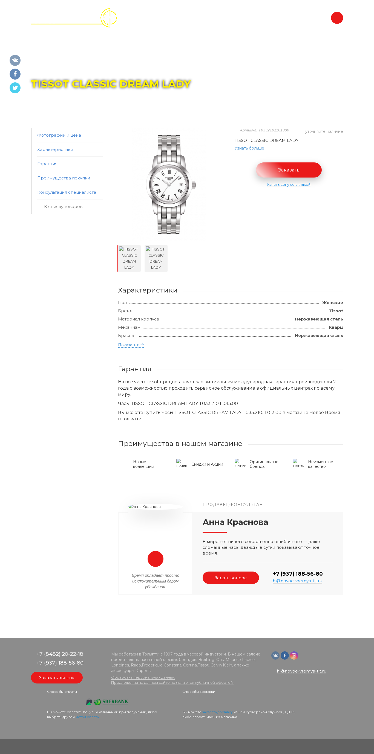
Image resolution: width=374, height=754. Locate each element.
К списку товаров (63, 206)
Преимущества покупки (63, 178)
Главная (41, 69)
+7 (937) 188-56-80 (298, 574)
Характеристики (55, 149)
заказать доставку (217, 712)
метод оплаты (87, 717)
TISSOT (83, 69)
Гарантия (47, 163)
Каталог (62, 69)
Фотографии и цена (59, 135)
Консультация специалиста (66, 192)
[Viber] (312, 658)
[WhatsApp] (304, 658)
